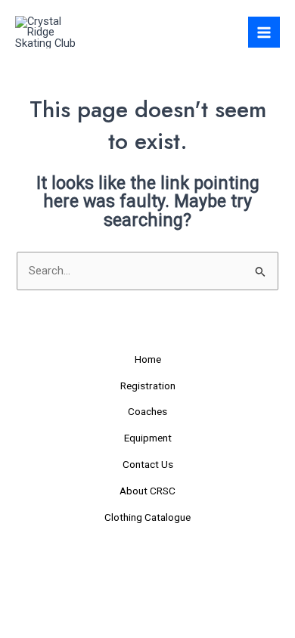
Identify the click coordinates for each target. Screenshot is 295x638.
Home (148, 359)
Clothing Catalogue (147, 517)
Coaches (147, 411)
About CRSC (147, 491)
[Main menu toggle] (264, 32)
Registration (147, 385)
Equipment (148, 438)
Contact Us (148, 464)
